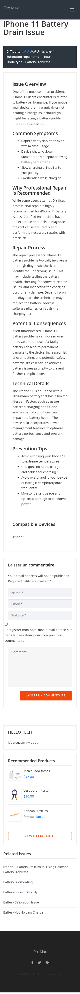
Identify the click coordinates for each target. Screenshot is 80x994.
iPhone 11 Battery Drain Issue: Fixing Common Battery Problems (35, 869)
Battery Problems (37, 62)
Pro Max (11, 8)
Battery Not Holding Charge (23, 912)
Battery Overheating (18, 882)
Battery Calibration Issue (21, 902)
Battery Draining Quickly (20, 892)
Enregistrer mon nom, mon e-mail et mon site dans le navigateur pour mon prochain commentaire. (38, 635)
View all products (40, 836)
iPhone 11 (19, 537)
